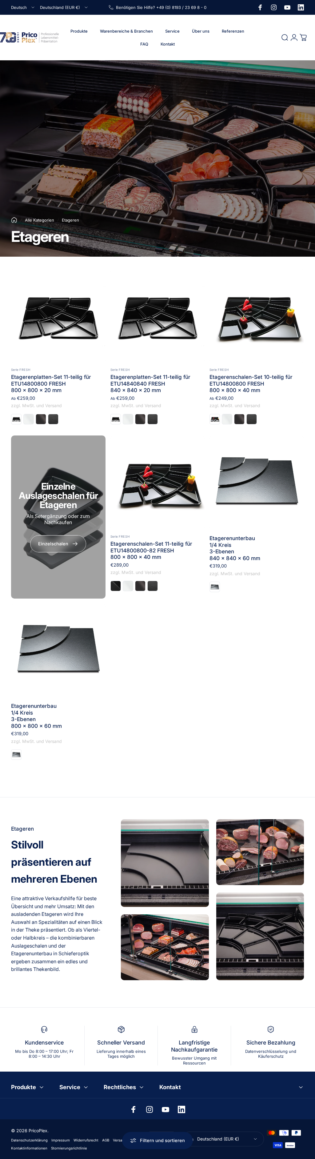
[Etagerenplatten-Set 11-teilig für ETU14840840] (157, 316)
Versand (119, 1140)
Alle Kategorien (39, 220)
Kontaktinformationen (29, 1148)
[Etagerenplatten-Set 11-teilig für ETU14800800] (58, 316)
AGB (105, 1140)
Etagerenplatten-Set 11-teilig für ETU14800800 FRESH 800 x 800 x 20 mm (51, 383)
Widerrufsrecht (86, 1140)
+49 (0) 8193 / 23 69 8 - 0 (181, 7)
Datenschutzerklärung (29, 1140)
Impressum (60, 1140)
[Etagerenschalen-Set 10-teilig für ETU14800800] (256, 316)
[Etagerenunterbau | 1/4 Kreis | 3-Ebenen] (256, 482)
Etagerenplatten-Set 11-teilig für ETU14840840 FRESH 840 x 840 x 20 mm (150, 383)
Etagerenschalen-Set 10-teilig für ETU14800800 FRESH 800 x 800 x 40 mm (251, 383)
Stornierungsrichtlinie (69, 1148)
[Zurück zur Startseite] (14, 220)
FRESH (24, 369)
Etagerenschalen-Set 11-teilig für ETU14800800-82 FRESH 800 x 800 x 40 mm (151, 550)
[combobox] (23, 7)
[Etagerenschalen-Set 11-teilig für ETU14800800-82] (157, 482)
